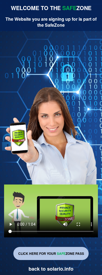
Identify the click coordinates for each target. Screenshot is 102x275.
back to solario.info (51, 268)
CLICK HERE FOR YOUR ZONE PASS (51, 253)
